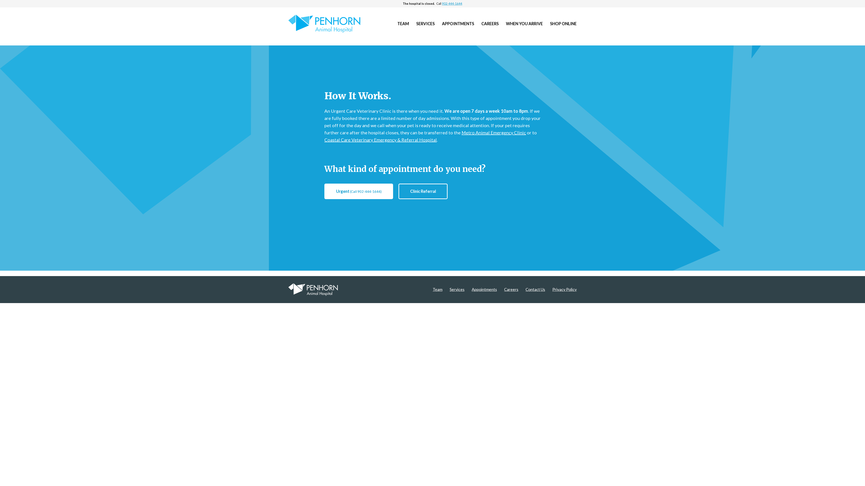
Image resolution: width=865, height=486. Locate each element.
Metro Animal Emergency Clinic (494, 132)
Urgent (359, 191)
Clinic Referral (423, 191)
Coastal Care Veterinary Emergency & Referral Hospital (380, 139)
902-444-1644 (452, 3)
